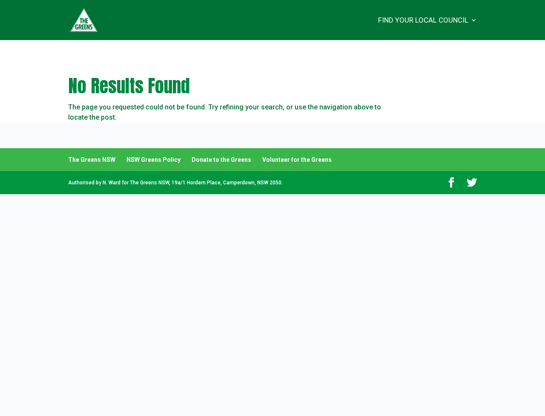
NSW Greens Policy (153, 159)
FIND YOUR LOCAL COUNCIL (423, 20)
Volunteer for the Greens (297, 159)
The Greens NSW (91, 159)
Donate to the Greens (221, 159)
